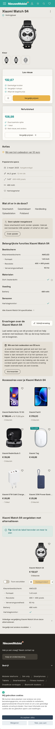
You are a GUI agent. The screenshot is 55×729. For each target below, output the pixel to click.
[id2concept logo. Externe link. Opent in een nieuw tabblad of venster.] (3, 692)
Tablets (5, 680)
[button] (23, 46)
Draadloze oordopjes (11, 684)
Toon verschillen (18, 582)
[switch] (6, 581)
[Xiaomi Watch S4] (41, 552)
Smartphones (40, 676)
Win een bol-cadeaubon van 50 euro (22, 152)
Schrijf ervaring (43, 323)
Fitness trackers (37, 680)
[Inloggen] (32, 4)
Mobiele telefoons (10, 676)
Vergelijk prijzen (31, 98)
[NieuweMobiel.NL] (17, 3)
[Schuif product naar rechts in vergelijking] (52, 582)
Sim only (26, 676)
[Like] (22, 388)
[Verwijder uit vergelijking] (31, 582)
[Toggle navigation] (4, 3)
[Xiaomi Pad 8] (41, 397)
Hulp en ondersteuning (15, 657)
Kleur (5, 53)
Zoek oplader (12, 234)
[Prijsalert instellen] (8, 98)
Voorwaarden (12, 371)
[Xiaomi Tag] (41, 438)
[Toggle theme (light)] (38, 4)
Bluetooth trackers (33, 684)
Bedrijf (5, 665)
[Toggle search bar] (44, 4)
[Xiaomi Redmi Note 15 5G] (14, 397)
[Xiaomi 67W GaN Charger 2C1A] (14, 479)
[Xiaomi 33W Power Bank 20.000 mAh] (41, 479)
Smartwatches (19, 680)
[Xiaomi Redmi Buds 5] (14, 438)
